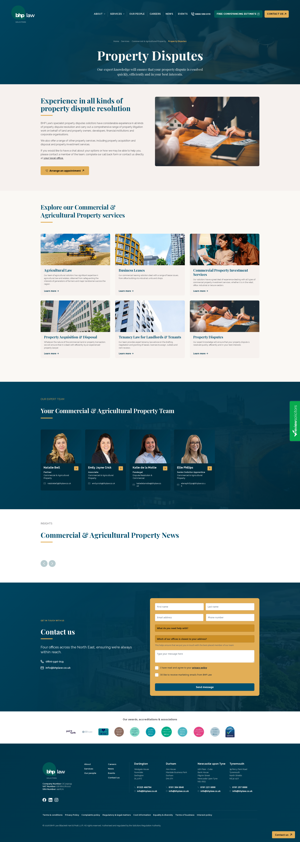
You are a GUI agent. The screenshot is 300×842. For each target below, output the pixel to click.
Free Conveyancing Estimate (236, 13)
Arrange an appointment (65, 170)
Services (116, 14)
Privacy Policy (72, 815)
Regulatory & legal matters (116, 815)
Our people (137, 14)
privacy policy (199, 667)
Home (116, 41)
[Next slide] (52, 563)
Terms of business (184, 815)
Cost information (142, 815)
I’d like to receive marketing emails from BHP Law (186, 674)
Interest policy (204, 815)
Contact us (275, 13)
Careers (155, 14)
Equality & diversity (163, 815)
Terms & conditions (52, 815)
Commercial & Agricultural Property (149, 41)
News (169, 14)
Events (183, 14)
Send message (205, 687)
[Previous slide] (44, 563)
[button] (61, 460)
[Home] (23, 13)
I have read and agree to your (183, 667)
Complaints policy (90, 815)
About (98, 14)
